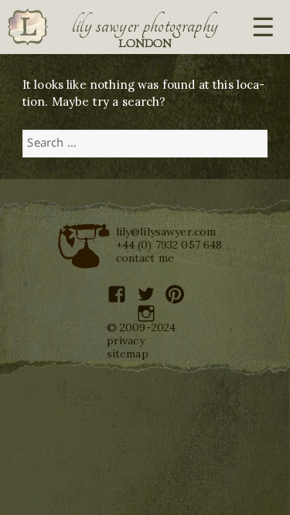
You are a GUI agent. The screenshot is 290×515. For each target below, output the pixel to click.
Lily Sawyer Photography (145, 25)
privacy (126, 340)
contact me (145, 258)
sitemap (127, 354)
